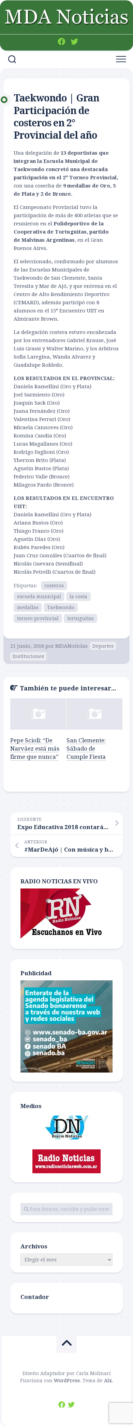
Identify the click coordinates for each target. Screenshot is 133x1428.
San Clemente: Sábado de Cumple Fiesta (86, 748)
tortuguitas (80, 618)
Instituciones (28, 656)
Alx (108, 1380)
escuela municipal (39, 596)
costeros (54, 585)
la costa (78, 596)
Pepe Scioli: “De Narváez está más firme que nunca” (34, 748)
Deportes (103, 646)
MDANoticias (71, 646)
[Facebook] (61, 41)
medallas (28, 607)
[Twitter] (74, 41)
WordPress (67, 1380)
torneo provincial (38, 618)
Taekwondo (60, 607)
